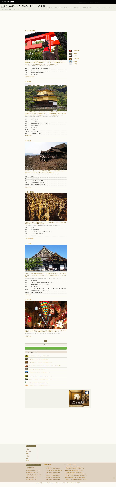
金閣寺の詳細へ (28, 135)
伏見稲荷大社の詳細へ (30, 76)
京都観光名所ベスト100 (51, 467)
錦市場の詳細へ (28, 336)
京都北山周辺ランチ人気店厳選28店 (74, 467)
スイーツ (29, 451)
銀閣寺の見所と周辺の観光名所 (53, 472)
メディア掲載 (39, 482)
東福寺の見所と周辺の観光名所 (53, 475)
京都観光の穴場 (47, 464)
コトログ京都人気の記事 (70, 464)
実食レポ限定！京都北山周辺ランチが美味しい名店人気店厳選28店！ (45, 365)
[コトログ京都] (5, 2)
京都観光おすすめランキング (33, 464)
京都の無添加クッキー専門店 (73, 482)
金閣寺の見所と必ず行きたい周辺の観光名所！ (40, 359)
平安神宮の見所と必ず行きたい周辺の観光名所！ (40, 375)
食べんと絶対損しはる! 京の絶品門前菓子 (75, 477)
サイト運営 (46, 482)
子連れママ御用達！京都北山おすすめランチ (39, 382)
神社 (28, 449)
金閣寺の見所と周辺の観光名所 (53, 479)
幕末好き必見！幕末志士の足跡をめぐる (75, 468)
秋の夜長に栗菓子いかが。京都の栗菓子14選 (76, 473)
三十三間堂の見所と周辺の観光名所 (54, 470)
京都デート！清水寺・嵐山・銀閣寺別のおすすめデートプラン (43, 379)
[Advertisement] (58, 14)
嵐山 (28, 453)
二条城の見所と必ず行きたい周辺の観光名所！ (40, 372)
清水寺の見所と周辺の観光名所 (53, 477)
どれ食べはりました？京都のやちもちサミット (40, 385)
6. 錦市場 (28, 300)
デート (28, 448)
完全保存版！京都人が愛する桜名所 (37, 369)
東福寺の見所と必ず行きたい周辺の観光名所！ (40, 355)
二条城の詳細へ (28, 294)
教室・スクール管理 (60, 482)
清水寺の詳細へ (28, 187)
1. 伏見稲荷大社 (30, 30)
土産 (28, 460)
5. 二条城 (28, 243)
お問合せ (52, 482)
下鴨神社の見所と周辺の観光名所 (53, 473)
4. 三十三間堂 (29, 192)
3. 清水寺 (28, 140)
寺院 (28, 456)
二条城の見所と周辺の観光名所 (53, 468)
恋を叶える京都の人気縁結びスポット (74, 470)
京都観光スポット (30, 445)
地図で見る (45, 344)
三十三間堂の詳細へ (29, 238)
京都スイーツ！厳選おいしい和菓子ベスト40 (76, 479)
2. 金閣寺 (28, 81)
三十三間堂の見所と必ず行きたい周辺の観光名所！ (41, 362)
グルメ (28, 455)
